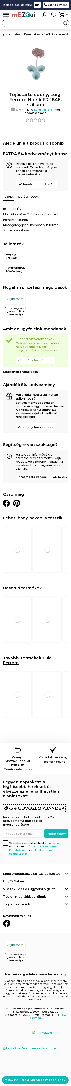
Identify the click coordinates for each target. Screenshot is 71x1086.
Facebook (6, 923)
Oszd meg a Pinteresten (16, 503)
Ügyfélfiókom (14, 881)
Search (65, 23)
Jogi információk (16, 904)
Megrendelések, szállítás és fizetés (32, 874)
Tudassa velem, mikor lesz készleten (35, 1080)
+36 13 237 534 (57, 4)
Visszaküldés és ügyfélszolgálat (29, 889)
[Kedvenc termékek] (53, 14)
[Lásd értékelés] (35, 120)
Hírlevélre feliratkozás (36, 184)
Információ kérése (32, 476)
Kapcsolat (37, 5)
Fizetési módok (28, 196)
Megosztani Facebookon (6, 503)
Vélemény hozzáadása (35, 360)
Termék (8, 196)
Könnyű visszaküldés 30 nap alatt (18, 763)
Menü (6, 15)
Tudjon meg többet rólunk (24, 897)
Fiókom (44, 14)
